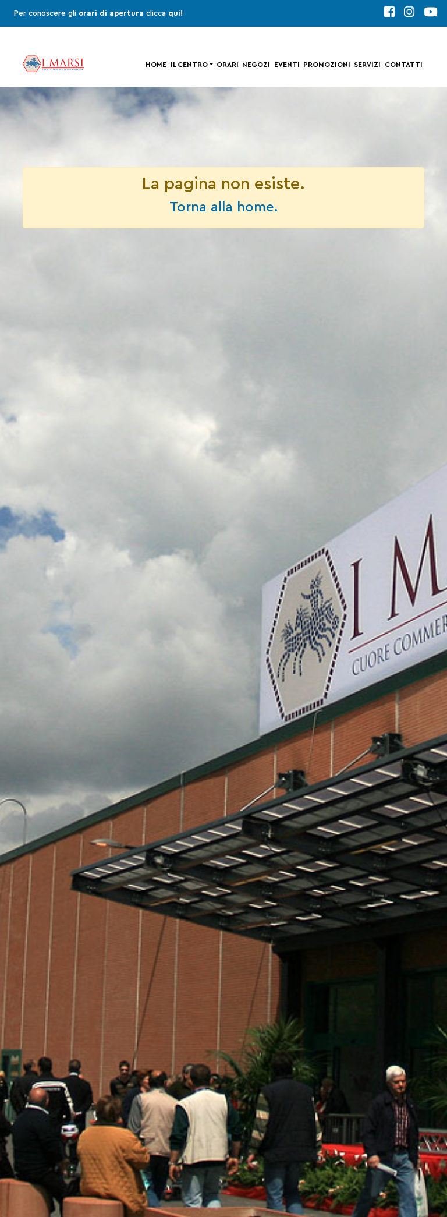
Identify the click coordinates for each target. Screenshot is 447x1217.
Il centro (189, 64)
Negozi (256, 64)
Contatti (404, 64)
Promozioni (326, 64)
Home (156, 64)
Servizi (367, 64)
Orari (228, 64)
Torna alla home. (223, 207)
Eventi (287, 64)
